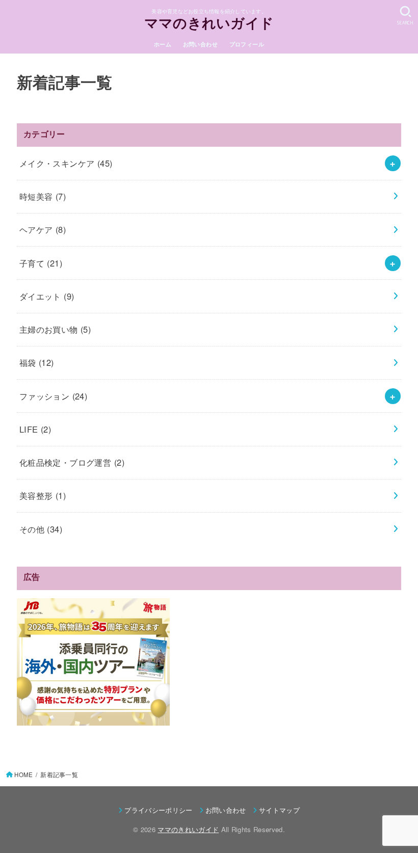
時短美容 (42, 196)
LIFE (35, 429)
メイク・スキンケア (66, 163)
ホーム (162, 44)
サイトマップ (279, 810)
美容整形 (42, 495)
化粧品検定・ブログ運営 (71, 462)
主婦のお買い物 (55, 329)
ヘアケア (42, 229)
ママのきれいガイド (209, 24)
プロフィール (246, 44)
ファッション (53, 396)
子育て (40, 263)
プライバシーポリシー (158, 810)
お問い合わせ (200, 44)
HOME (23, 774)
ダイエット (46, 296)
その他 (40, 529)
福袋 (36, 362)
